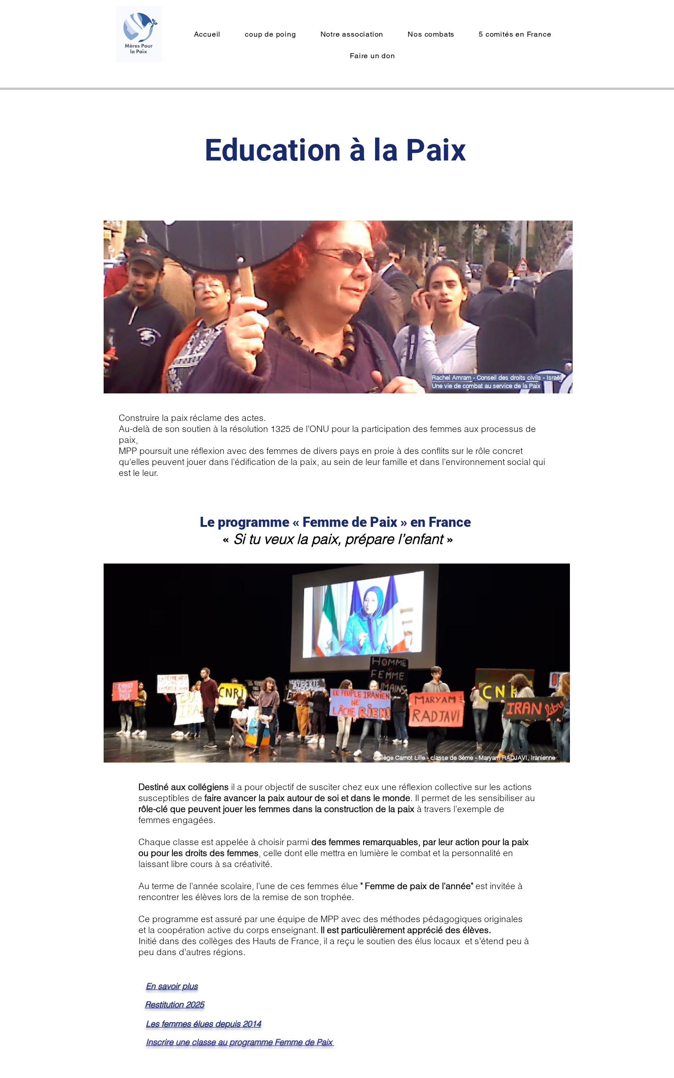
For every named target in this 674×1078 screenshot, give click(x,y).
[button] (352, 34)
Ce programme (168, 918)
